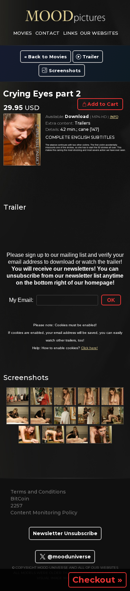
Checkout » (97, 580)
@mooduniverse (68, 557)
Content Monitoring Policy (43, 512)
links (70, 33)
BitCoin (19, 499)
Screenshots (65, 70)
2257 (16, 506)
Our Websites (99, 33)
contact (47, 33)
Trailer (91, 56)
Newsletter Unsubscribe (65, 533)
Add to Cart (102, 104)
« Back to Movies (45, 56)
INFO (114, 117)
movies (22, 33)
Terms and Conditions (38, 492)
